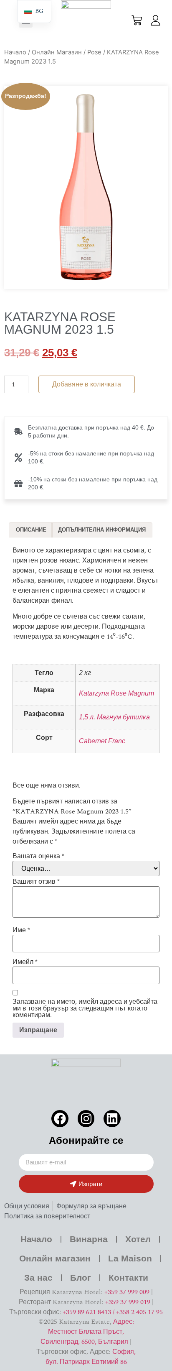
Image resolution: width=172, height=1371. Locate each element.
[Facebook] (59, 1118)
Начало (15, 52)
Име (21, 930)
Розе (94, 52)
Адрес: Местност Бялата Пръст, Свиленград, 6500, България (87, 1332)
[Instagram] (86, 1118)
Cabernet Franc (102, 740)
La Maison (130, 1258)
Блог (80, 1277)
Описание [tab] (31, 530)
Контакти (128, 1277)
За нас (38, 1277)
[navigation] (34, 11)
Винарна (89, 1239)
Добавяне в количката (86, 384)
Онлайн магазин (55, 1258)
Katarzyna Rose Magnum (116, 693)
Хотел (138, 1239)
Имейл (25, 962)
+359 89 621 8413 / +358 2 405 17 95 (113, 1312)
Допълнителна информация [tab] (102, 530)
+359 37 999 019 (127, 1302)
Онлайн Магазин (57, 52)
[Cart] (137, 20)
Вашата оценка (38, 856)
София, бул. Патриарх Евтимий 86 (91, 1357)
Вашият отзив (36, 881)
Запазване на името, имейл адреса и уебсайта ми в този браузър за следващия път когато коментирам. (85, 1008)
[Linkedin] (112, 1118)
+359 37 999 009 (126, 1292)
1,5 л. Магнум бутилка (114, 717)
